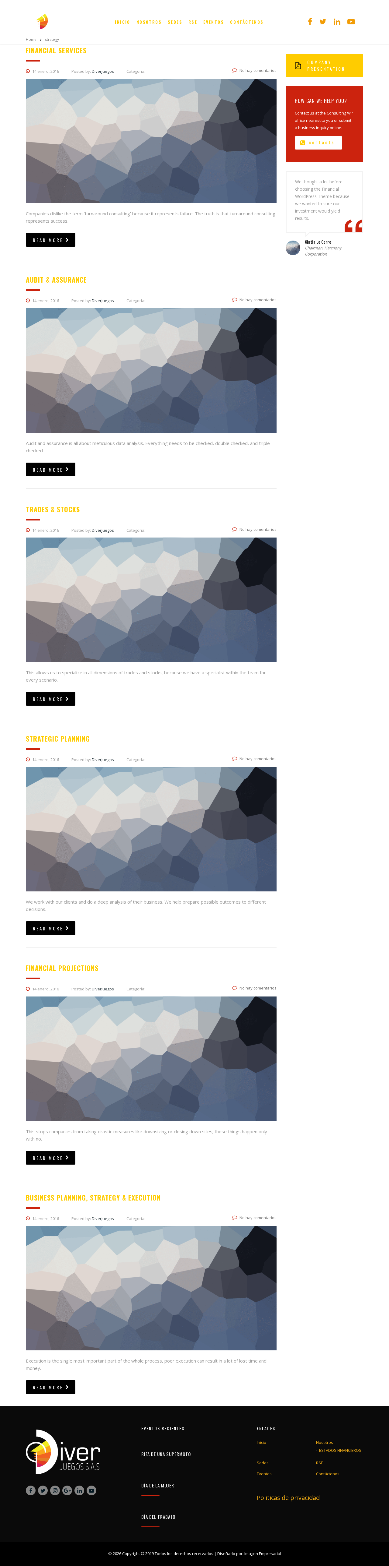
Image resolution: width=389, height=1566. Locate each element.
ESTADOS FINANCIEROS (340, 1450)
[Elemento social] (310, 21)
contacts (322, 142)
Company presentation (326, 65)
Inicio (122, 22)
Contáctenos (246, 22)
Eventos (213, 22)
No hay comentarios (258, 70)
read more (48, 240)
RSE (192, 22)
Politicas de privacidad (288, 1498)
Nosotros (149, 22)
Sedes (175, 22)
